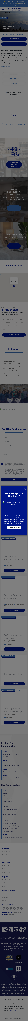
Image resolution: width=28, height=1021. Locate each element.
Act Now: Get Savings (14, 527)
